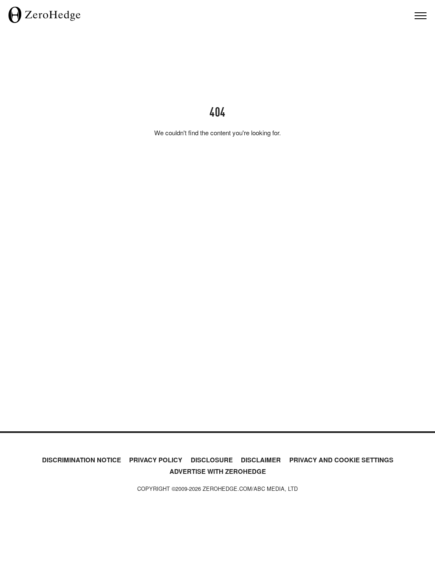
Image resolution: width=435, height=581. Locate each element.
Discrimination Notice (81, 459)
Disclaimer (261, 459)
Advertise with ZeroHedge (217, 471)
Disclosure (212, 459)
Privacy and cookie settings (341, 459)
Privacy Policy (155, 459)
